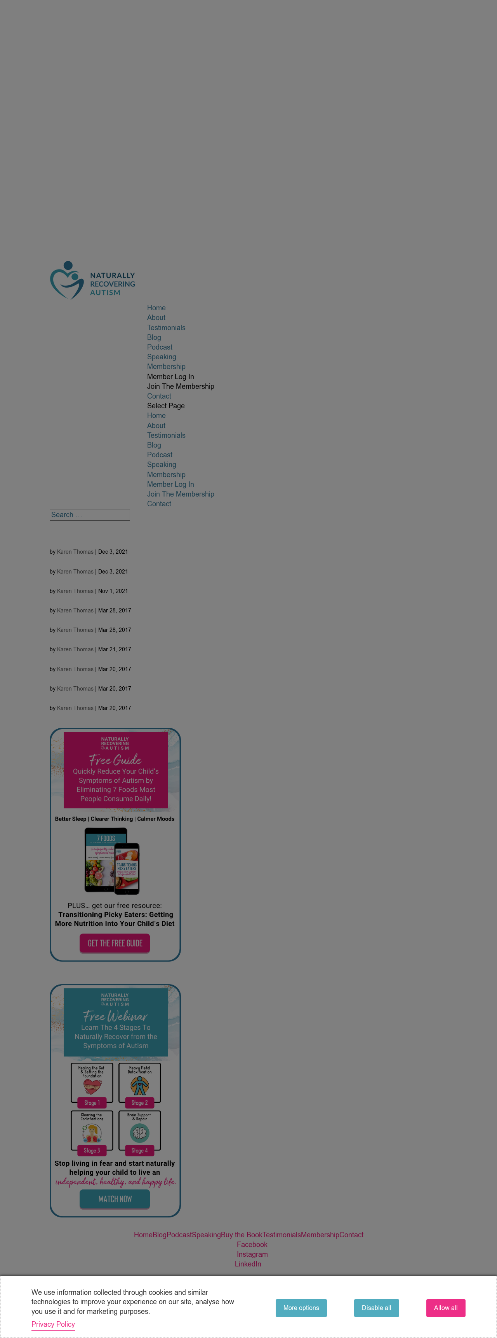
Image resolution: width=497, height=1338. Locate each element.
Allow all (446, 1308)
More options (301, 1308)
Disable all (376, 1308)
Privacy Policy (53, 1324)
